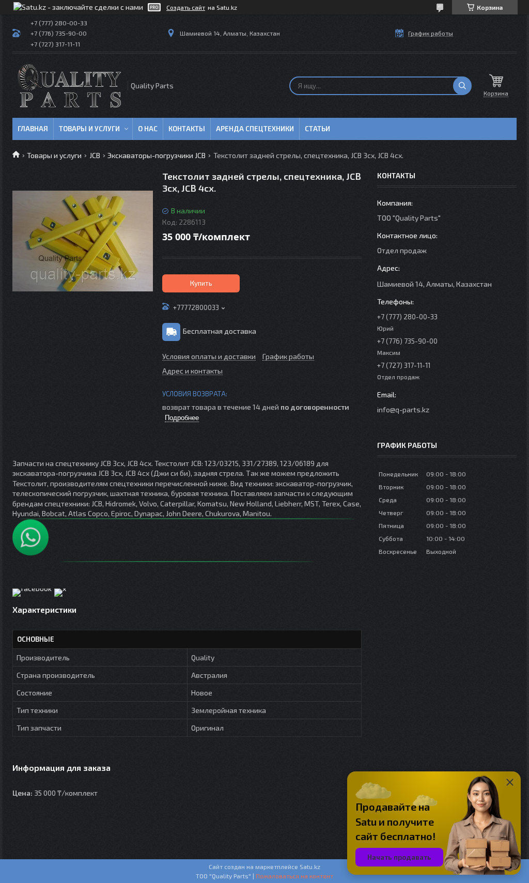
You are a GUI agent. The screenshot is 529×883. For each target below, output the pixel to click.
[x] (60, 588)
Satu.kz (310, 866)
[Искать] (462, 85)
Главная (33, 129)
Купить (201, 283)
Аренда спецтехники (255, 129)
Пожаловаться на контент (294, 875)
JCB (94, 155)
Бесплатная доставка (219, 331)
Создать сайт (185, 7)
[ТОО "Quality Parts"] (69, 85)
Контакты (186, 129)
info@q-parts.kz (403, 409)
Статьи (317, 129)
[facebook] (32, 588)
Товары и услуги (89, 129)
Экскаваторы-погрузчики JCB (156, 155)
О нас (148, 129)
